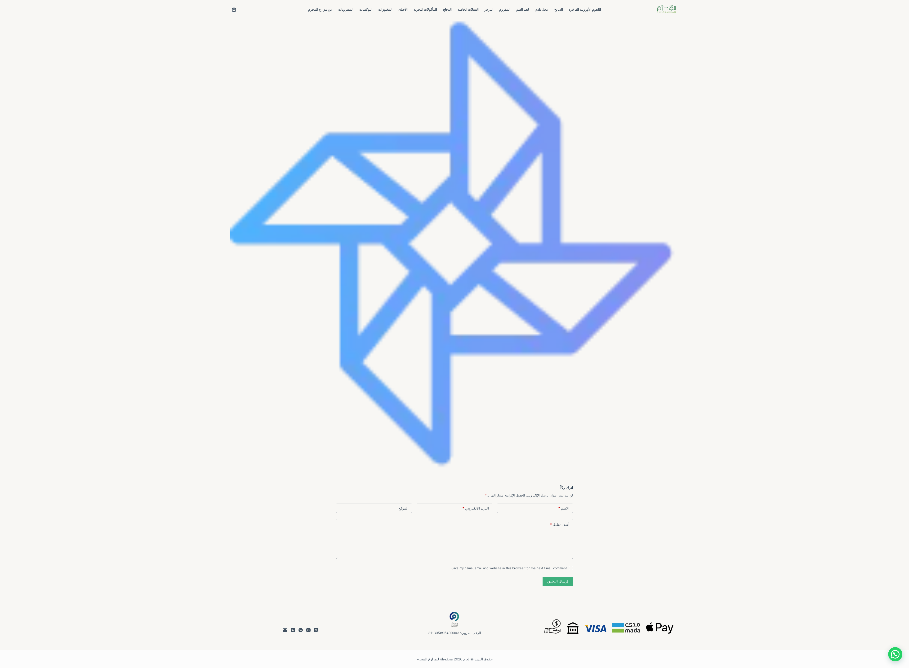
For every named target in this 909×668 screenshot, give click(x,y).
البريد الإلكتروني (475, 508)
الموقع (403, 508)
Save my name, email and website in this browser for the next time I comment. (508, 568)
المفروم (504, 9)
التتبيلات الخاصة (468, 9)
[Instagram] (308, 630)
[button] (895, 654)
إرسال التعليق (557, 581)
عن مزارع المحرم (320, 9)
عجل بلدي (541, 9)
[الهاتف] (293, 630)
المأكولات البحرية (425, 9)
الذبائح (558, 9)
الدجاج (447, 9)
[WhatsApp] (301, 630)
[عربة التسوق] (234, 10)
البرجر (489, 9)
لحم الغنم (522, 9)
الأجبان (403, 9)
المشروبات (345, 9)
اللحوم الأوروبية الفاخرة (585, 9)
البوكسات (365, 9)
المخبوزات (385, 9)
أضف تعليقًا (559, 524)
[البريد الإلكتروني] (285, 630)
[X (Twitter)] (316, 630)
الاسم (563, 508)
